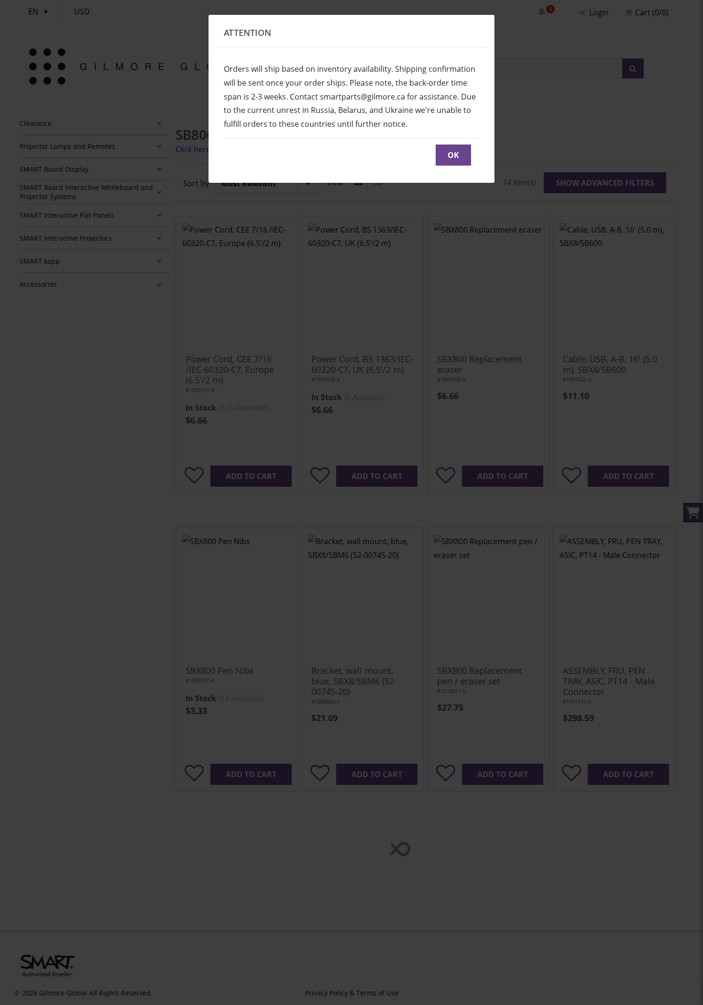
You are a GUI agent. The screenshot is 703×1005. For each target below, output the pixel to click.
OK (453, 155)
